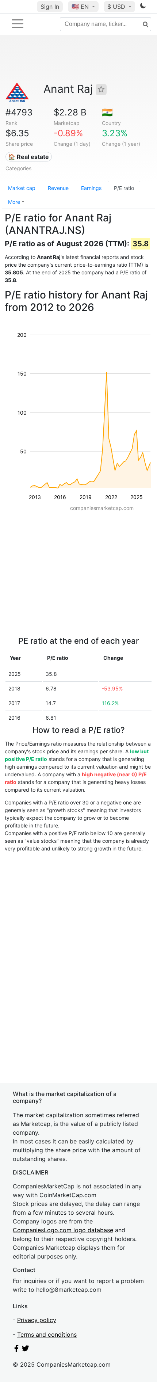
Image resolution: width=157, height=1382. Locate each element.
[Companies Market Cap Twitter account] (25, 1350)
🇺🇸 (80, 6)
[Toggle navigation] (17, 24)
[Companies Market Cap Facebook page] (16, 1350)
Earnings (91, 188)
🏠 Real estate (28, 156)
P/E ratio (124, 188)
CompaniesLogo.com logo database (63, 1230)
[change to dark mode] (143, 7)
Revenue (58, 188)
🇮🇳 (107, 112)
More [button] (14, 202)
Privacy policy (36, 1320)
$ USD (117, 6)
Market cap (21, 188)
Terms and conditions (47, 1334)
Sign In (50, 6)
